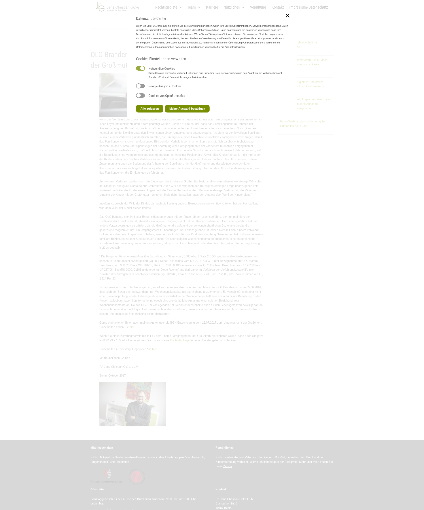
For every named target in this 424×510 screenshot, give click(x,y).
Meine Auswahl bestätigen (187, 108)
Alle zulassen (149, 108)
